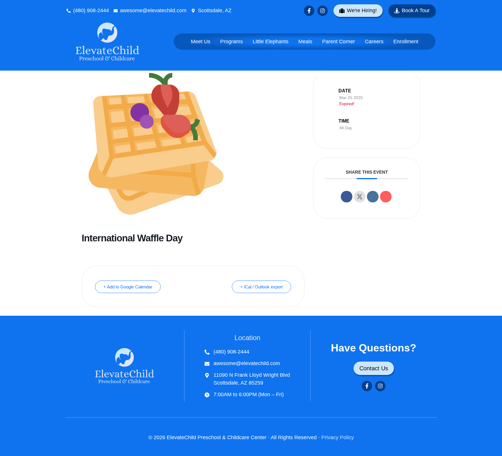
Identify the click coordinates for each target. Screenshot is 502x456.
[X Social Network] (359, 196)
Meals (305, 41)
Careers (374, 41)
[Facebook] (309, 11)
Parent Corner (338, 41)
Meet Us (200, 41)
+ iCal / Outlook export (261, 286)
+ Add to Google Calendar (127, 286)
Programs (231, 41)
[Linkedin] (373, 196)
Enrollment (405, 41)
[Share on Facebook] (346, 196)
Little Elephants (270, 41)
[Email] (386, 196)
